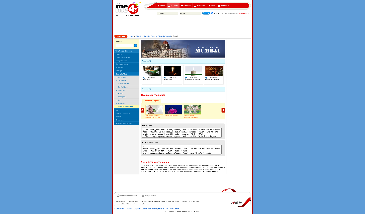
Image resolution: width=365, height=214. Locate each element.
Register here (244, 13)
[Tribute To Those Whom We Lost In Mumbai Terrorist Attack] (183, 57)
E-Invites (187, 6)
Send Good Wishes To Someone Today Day (153, 116)
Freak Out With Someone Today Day (191, 116)
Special (118, 116)
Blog (213, 6)
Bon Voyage (122, 77)
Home (162, 6)
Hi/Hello (120, 93)
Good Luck (121, 90)
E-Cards (174, 6)
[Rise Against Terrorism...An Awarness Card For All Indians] (152, 75)
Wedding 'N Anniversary (124, 123)
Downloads (225, 6)
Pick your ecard (150, 195)
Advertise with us (147, 201)
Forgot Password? (231, 13)
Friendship (119, 67)
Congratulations (121, 61)
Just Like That (149, 36)
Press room (194, 201)
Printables (201, 6)
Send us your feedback (128, 195)
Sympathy (121, 103)
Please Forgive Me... (172, 115)
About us (185, 201)
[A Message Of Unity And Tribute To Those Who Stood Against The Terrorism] (214, 75)
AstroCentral (174, 209)
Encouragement (123, 84)
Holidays (119, 71)
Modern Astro (163, 209)
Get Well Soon (122, 87)
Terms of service (173, 201)
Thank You (119, 120)
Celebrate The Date (123, 57)
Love (117, 110)
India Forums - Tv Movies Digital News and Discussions (135, 209)
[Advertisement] (182, 26)
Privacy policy (160, 201)
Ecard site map (133, 201)
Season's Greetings (123, 113)
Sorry (119, 100)
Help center (121, 201)
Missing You (122, 97)
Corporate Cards (122, 64)
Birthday (119, 54)
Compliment (122, 80)
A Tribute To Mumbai (163, 36)
